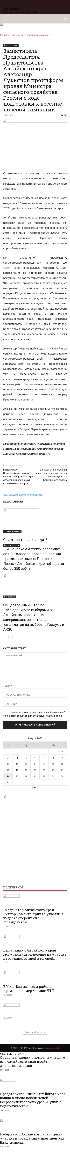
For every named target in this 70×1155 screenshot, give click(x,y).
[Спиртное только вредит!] (35, 520)
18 (17, 770)
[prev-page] (5, 637)
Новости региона (11, 545)
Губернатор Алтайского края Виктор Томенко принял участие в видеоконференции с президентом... (33, 916)
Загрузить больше (34, 1032)
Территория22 (52, 1048)
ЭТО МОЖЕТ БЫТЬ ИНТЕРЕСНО (23, 495)
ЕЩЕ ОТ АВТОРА (13, 501)
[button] (5, 18)
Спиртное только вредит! (25, 540)
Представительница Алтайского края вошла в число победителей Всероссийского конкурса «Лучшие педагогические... (33, 1099)
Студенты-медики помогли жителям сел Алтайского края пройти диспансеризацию (32, 1061)
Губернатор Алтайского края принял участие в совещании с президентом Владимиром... (32, 1138)
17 (8, 770)
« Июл (33, 787)
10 (8, 763)
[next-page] (10, 637)
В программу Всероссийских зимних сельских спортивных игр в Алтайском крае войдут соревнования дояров (18, 476)
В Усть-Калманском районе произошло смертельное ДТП (28, 988)
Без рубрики (9, 597)
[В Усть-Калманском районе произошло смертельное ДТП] (35, 976)
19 (26, 770)
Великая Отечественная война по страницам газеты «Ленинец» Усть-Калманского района (51, 474)
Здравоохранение (12, 531)
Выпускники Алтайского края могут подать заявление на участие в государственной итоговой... (34, 954)
